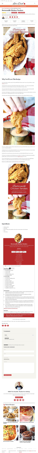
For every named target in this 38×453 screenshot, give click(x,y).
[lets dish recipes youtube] (17, 17)
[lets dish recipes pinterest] (4, 1)
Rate (13, 251)
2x (11, 268)
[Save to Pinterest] (3, 325)
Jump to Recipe (21, 12)
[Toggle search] (34, 3)
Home (3, 8)
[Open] (3, 3)
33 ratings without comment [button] (19, 344)
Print (17, 251)
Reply (33, 335)
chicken (3, 83)
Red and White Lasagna (8, 441)
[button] (17, 248)
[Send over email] (8, 325)
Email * (5, 353)
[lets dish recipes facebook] (1, 1)
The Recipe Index (23, 6)
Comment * (5, 361)
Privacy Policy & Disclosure (4, 451)
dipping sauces (20, 156)
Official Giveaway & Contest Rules (12, 451)
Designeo (30, 450)
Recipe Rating (6, 357)
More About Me (18, 397)
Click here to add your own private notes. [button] (11, 308)
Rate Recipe (15, 12)
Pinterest (18, 161)
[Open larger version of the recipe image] (19, 238)
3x (13, 268)
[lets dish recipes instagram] (2, 1)
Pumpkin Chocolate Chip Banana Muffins (10, 423)
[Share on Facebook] (5, 325)
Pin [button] (21, 251)
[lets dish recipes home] (19, 3)
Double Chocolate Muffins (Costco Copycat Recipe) (25, 442)
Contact (18, 450)
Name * (5, 349)
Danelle (20, 263)
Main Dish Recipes (8, 8)
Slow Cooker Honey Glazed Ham (27, 422)
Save (25, 251)
